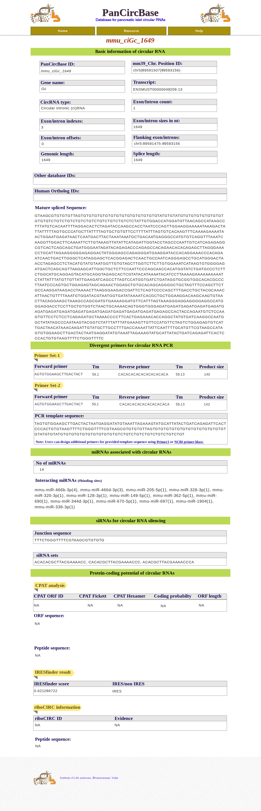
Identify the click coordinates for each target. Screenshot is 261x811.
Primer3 (163, 442)
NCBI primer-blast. (188, 442)
